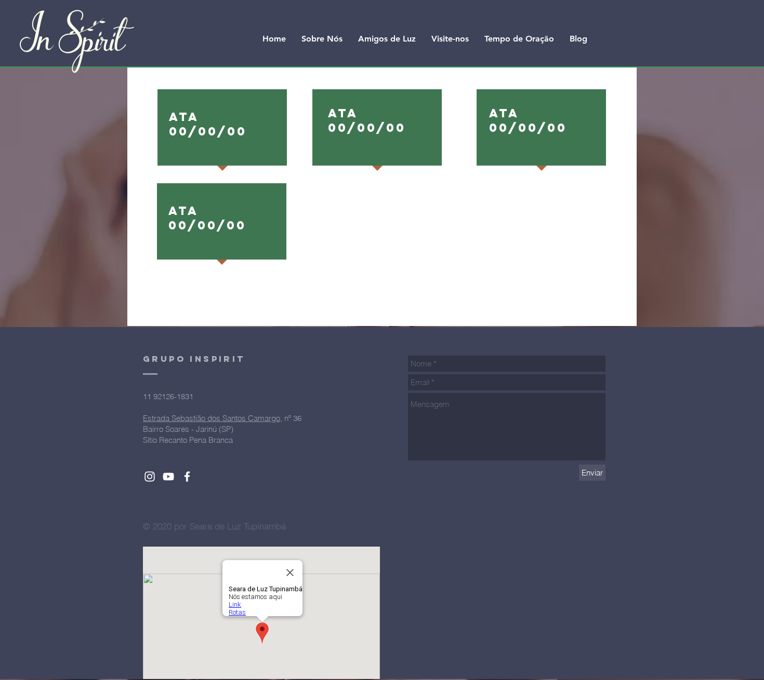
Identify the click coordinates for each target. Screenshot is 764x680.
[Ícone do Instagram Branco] (149, 476)
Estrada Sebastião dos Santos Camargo (211, 418)
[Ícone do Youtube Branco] (168, 476)
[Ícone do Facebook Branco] (187, 476)
